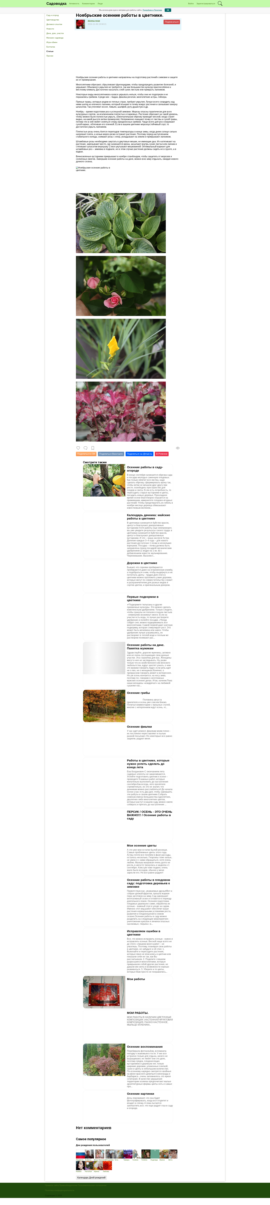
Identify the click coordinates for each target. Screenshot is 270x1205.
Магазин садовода (54, 38)
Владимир (109, 1160)
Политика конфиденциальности (59, 1190)
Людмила (79, 1160)
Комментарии (88, 3)
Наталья (88, 1171)
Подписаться (172, 22)
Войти (191, 3)
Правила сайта (52, 1185)
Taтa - (116, 1160)
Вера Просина (99, 1160)
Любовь (106, 1171)
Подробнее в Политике (152, 10)
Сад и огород (52, 15)
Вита (170, 1160)
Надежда (154, 1160)
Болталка (50, 47)
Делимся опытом (54, 24)
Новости (50, 29)
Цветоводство (52, 20)
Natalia (78, 1171)
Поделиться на (139, 454)
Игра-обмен (51, 42)
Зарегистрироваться (205, 3)
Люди (100, 3)
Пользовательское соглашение (92, 1185)
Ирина (162, 1160)
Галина (135, 1160)
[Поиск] (220, 3)
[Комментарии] (85, 448)
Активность (74, 3)
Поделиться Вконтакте (111, 454)
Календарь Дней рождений (91, 1177)
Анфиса (88, 1160)
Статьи (49, 51)
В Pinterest (161, 454)
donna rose (94, 21)
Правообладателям (68, 1185)
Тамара (126, 1160)
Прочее (49, 56)
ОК (168, 10)
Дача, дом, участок (55, 33)
